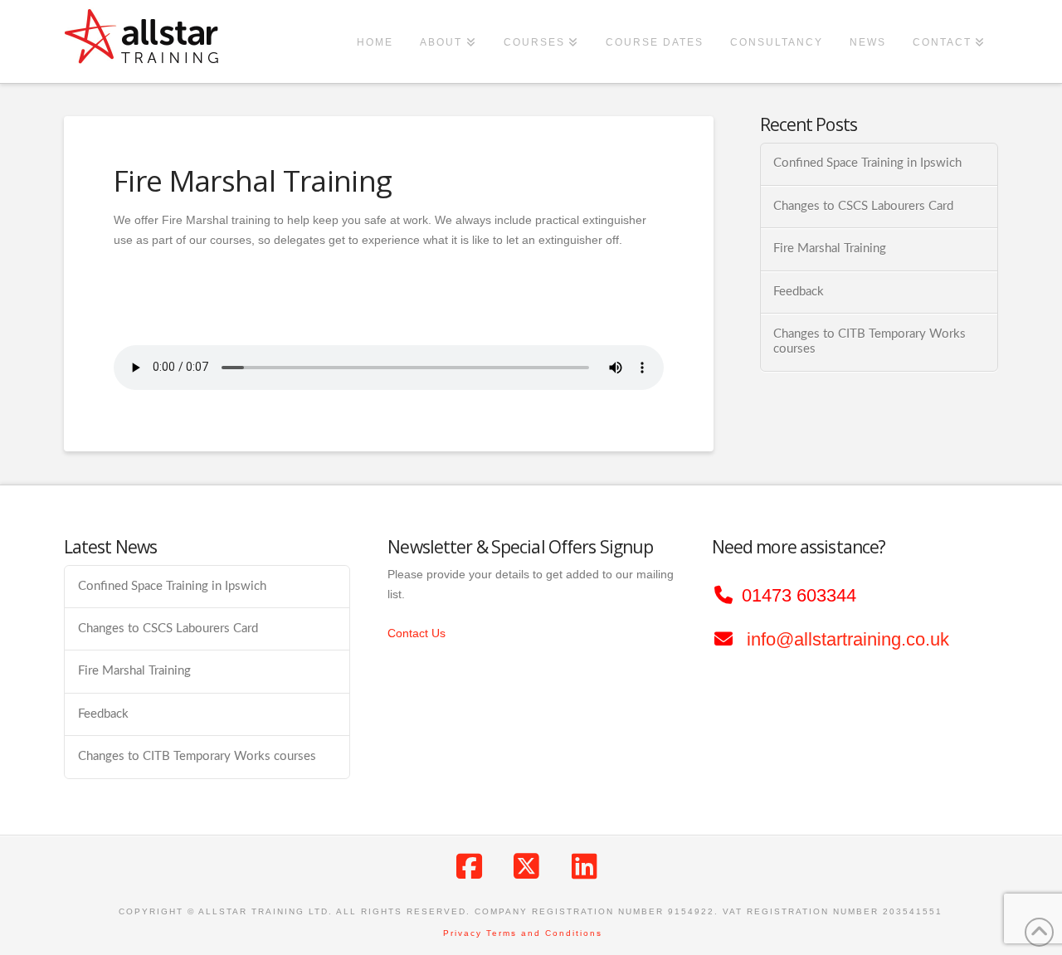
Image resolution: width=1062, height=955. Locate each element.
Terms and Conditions (544, 933)
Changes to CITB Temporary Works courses (869, 342)
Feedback (798, 291)
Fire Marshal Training (829, 248)
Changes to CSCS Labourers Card (863, 206)
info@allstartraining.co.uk (848, 639)
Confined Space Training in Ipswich (867, 163)
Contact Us (416, 633)
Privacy (462, 933)
